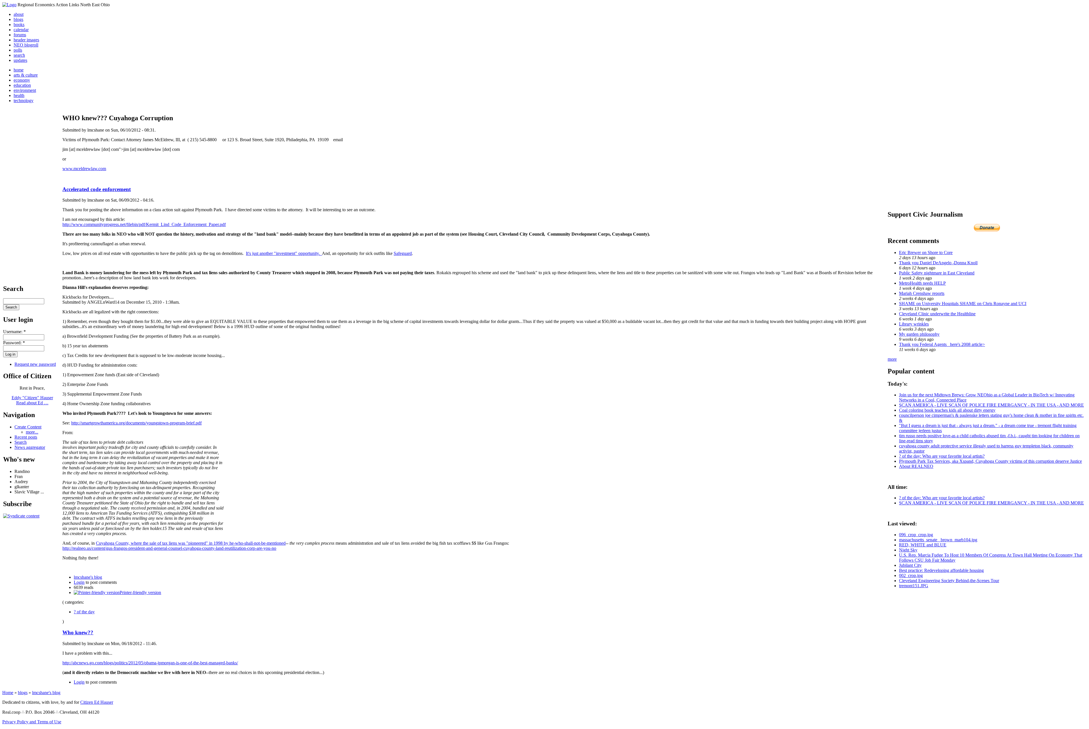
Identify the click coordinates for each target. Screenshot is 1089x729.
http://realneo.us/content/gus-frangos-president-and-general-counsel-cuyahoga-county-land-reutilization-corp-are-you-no (169, 548)
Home (7, 692)
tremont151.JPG (913, 585)
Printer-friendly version (140, 592)
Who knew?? (77, 632)
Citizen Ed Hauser (96, 702)
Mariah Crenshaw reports (921, 293)
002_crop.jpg (911, 575)
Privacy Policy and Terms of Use (31, 721)
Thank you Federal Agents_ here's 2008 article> (942, 344)
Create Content (27, 426)
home (19, 69)
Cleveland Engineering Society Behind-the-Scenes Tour (949, 580)
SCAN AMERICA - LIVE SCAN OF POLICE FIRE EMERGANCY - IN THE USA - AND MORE (991, 405)
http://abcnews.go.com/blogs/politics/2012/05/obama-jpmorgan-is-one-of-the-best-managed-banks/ (150, 662)
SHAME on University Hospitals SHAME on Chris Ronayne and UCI (962, 303)
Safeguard (403, 253)
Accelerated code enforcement (96, 189)
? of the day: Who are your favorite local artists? (942, 456)
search (19, 55)
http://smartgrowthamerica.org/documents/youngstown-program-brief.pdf (136, 423)
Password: (14, 342)
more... (32, 432)
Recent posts (25, 437)
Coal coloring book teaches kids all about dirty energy (947, 410)
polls (18, 50)
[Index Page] (9, 4)
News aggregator (29, 447)
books (19, 24)
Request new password (35, 364)
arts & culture (26, 75)
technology (23, 100)
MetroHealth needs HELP (922, 283)
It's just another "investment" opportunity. (284, 253)
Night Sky (908, 550)
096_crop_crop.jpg (916, 534)
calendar (21, 29)
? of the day (84, 611)
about (19, 14)
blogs (18, 19)
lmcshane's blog (88, 577)
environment (25, 90)
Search (20, 442)
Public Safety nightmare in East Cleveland (936, 273)
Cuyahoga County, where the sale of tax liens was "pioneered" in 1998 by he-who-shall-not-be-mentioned (191, 543)
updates (20, 60)
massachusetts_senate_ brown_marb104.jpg (938, 539)
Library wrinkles (914, 324)
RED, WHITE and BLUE (922, 544)
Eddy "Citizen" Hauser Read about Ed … (32, 400)
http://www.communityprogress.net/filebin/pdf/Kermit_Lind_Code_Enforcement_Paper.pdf (144, 224)
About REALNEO (916, 466)
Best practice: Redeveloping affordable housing (941, 570)
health (19, 95)
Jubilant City (910, 565)
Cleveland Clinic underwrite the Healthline (937, 313)
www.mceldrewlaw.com (84, 168)
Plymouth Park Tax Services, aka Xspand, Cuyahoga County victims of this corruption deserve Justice (990, 461)
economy (22, 80)
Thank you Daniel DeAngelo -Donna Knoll (938, 262)
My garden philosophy (919, 334)
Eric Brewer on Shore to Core (926, 252)
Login (79, 582)
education (22, 85)
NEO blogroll (26, 45)
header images (26, 39)
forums (20, 34)
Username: (14, 331)
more (892, 359)
